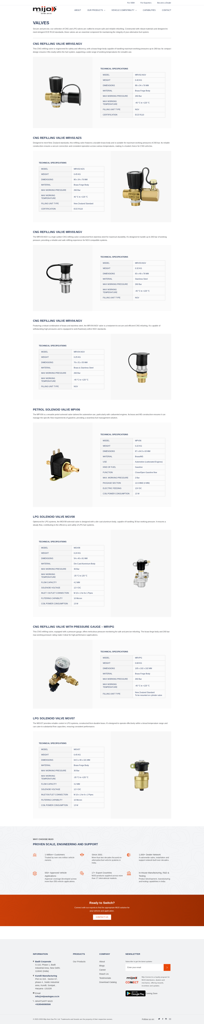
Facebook (162, 1019)
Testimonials (105, 978)
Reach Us (104, 974)
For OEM (131, 3)
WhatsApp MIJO (44, 1003)
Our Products (95, 10)
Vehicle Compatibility (122, 10)
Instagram (166, 1019)
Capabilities (149, 10)
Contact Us (102, 917)
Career (102, 970)
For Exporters (145, 3)
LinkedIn (159, 1019)
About (77, 10)
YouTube (170, 1019)
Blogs (102, 966)
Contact (166, 10)
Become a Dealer (164, 3)
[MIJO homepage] (45, 10)
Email (47, 995)
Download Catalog (108, 982)
